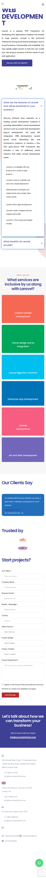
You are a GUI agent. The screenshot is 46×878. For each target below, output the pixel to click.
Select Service (8, 627)
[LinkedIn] (32, 871)
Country (5, 615)
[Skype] (18, 871)
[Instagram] (27, 871)
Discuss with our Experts (17, 63)
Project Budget (7, 638)
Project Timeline (8, 649)
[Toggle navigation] (43, 4)
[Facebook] (14, 871)
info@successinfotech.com (23, 737)
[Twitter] (23, 871)
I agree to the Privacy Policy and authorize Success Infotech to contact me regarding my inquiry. (23, 687)
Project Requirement (10, 660)
